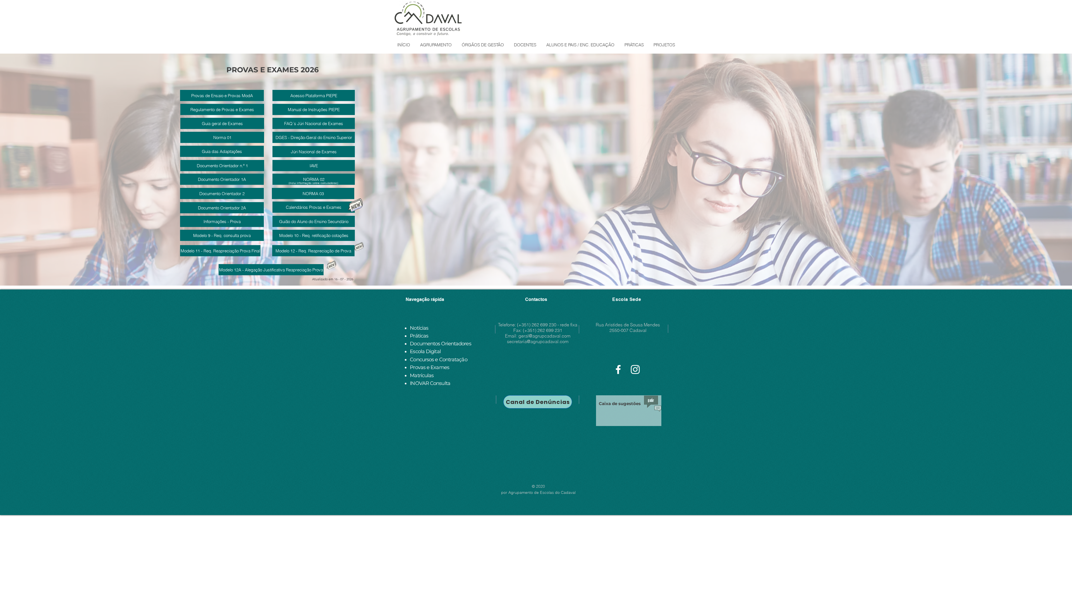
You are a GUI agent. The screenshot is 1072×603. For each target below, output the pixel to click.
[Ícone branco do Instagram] (635, 369)
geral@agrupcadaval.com (544, 336)
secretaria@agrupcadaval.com (537, 341)
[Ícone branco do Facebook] (618, 369)
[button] (435, 45)
